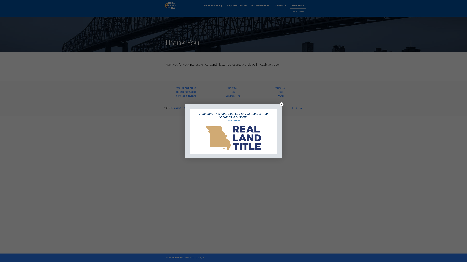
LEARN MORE (233, 120)
